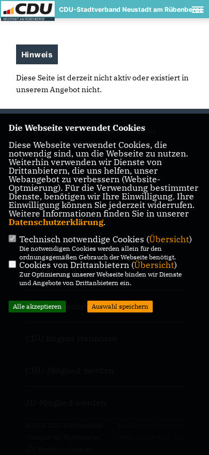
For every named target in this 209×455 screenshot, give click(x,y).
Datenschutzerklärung (56, 222)
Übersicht (169, 239)
